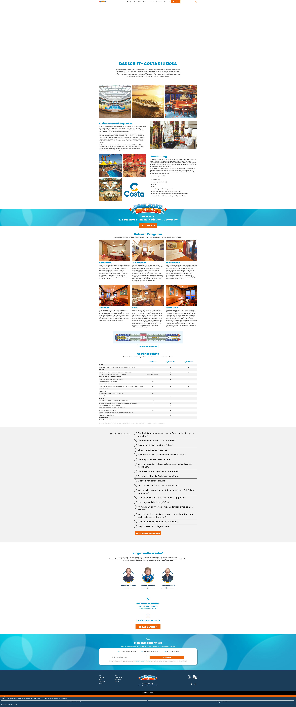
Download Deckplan (148, 346)
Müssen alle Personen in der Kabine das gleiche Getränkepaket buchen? (167, 491)
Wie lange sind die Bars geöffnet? (154, 502)
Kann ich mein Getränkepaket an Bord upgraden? (162, 497)
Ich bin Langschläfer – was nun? (153, 450)
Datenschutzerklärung (54, 699)
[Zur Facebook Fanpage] (191, 684)
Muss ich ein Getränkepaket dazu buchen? (158, 485)
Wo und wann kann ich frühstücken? (155, 445)
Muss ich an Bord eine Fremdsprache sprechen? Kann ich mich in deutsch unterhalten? (165, 515)
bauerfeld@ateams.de (148, 588)
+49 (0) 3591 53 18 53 (148, 606)
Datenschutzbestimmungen (143, 661)
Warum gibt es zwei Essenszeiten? (154, 459)
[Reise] (147, 1)
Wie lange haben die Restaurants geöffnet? (158, 476)
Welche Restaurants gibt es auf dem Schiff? (159, 471)
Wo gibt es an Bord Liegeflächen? (154, 526)
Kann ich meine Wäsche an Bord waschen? (158, 521)
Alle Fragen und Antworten (148, 533)
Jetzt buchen (148, 225)
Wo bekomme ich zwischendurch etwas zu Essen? (161, 454)
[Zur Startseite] (103, 1)
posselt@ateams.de (167, 588)
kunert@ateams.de (128, 588)
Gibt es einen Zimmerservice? (152, 480)
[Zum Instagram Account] (195, 684)
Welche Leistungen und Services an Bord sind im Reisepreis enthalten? (166, 434)
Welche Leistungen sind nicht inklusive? (157, 440)
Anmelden (167, 657)
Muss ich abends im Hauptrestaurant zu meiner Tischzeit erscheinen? (165, 465)
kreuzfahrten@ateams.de (148, 620)
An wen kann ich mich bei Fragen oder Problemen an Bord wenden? (166, 508)
